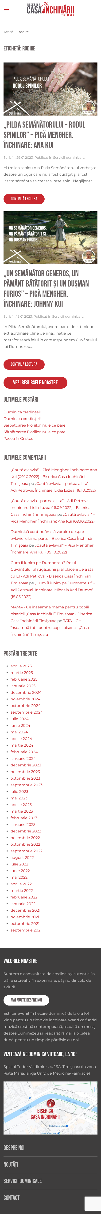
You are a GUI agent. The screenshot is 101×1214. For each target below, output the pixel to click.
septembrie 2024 (27, 712)
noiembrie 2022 (25, 838)
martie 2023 (22, 811)
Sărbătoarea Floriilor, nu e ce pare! (35, 425)
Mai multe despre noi (26, 1000)
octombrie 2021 (25, 923)
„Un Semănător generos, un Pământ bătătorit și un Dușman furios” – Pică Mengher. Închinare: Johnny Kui (46, 289)
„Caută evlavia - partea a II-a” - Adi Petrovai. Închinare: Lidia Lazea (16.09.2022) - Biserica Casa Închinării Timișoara (50, 508)
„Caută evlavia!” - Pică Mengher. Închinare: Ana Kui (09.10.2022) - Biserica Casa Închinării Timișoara (54, 477)
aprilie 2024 (21, 738)
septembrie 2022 (27, 851)
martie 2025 (22, 672)
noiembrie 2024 (25, 699)
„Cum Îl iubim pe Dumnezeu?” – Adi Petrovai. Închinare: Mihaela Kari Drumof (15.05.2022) (53, 590)
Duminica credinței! (22, 412)
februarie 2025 (24, 679)
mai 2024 (19, 732)
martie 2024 (22, 745)
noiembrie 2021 (25, 917)
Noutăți (11, 1164)
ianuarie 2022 (23, 904)
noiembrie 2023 (25, 771)
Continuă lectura (24, 199)
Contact (11, 1198)
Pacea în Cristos (18, 438)
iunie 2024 (20, 725)
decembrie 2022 (26, 831)
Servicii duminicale (68, 157)
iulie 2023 (19, 791)
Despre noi (14, 1148)
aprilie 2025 (21, 666)
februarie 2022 (24, 897)
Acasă (8, 32)
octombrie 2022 (25, 844)
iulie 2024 (20, 719)
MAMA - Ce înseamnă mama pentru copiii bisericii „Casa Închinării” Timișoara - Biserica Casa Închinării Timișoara (51, 614)
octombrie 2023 (25, 778)
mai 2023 (19, 798)
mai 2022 (19, 877)
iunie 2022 (20, 871)
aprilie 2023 (21, 804)
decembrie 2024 (26, 692)
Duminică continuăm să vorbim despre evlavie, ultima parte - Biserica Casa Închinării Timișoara (52, 538)
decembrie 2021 (25, 910)
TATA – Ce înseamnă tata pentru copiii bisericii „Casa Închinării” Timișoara (50, 628)
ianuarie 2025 (23, 686)
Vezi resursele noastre (35, 382)
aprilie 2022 (21, 884)
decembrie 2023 (26, 765)
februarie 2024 (24, 752)
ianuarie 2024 (23, 758)
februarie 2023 (24, 818)
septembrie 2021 (26, 930)
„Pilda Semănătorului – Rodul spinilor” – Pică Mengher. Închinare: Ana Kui (44, 135)
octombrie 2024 (26, 705)
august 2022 (22, 857)
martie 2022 (22, 890)
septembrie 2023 (27, 785)
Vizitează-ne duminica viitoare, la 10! (40, 1054)
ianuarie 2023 (23, 824)
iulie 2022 (19, 864)
